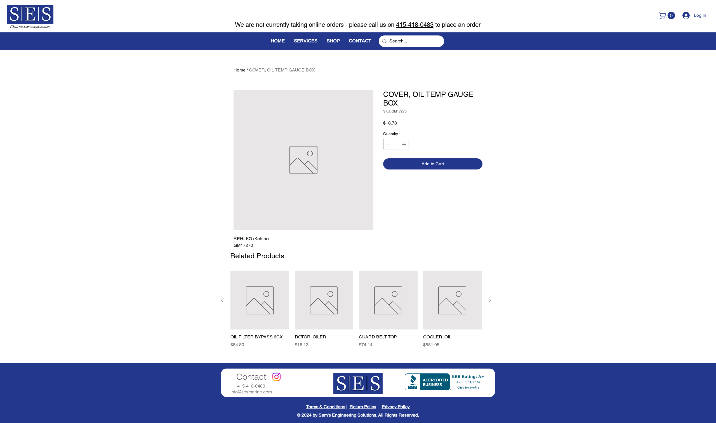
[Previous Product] (222, 300)
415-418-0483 (415, 24)
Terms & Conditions (325, 406)
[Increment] (404, 144)
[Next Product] (489, 300)
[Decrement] (387, 144)
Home (240, 70)
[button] (667, 15)
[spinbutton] (396, 144)
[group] (356, 313)
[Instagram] (276, 376)
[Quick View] (259, 300)
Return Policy (363, 406)
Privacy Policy (396, 406)
